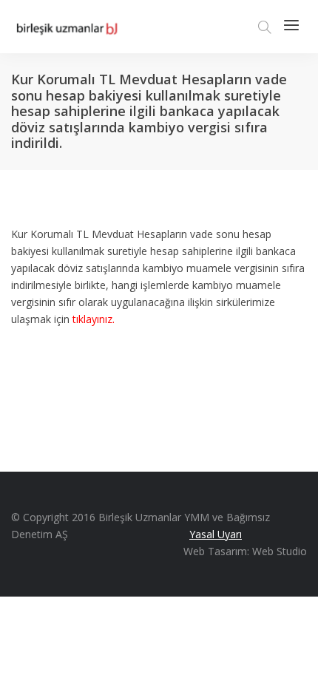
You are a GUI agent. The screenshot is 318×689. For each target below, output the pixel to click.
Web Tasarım (215, 551)
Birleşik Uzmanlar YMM (153, 517)
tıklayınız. (93, 319)
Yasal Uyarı (215, 534)
